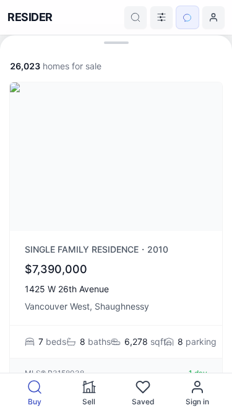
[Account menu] (213, 17)
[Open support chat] (187, 17)
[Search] (135, 17)
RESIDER (30, 17)
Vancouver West (57, 306)
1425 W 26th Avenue (67, 289)
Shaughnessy (122, 306)
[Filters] (161, 17)
